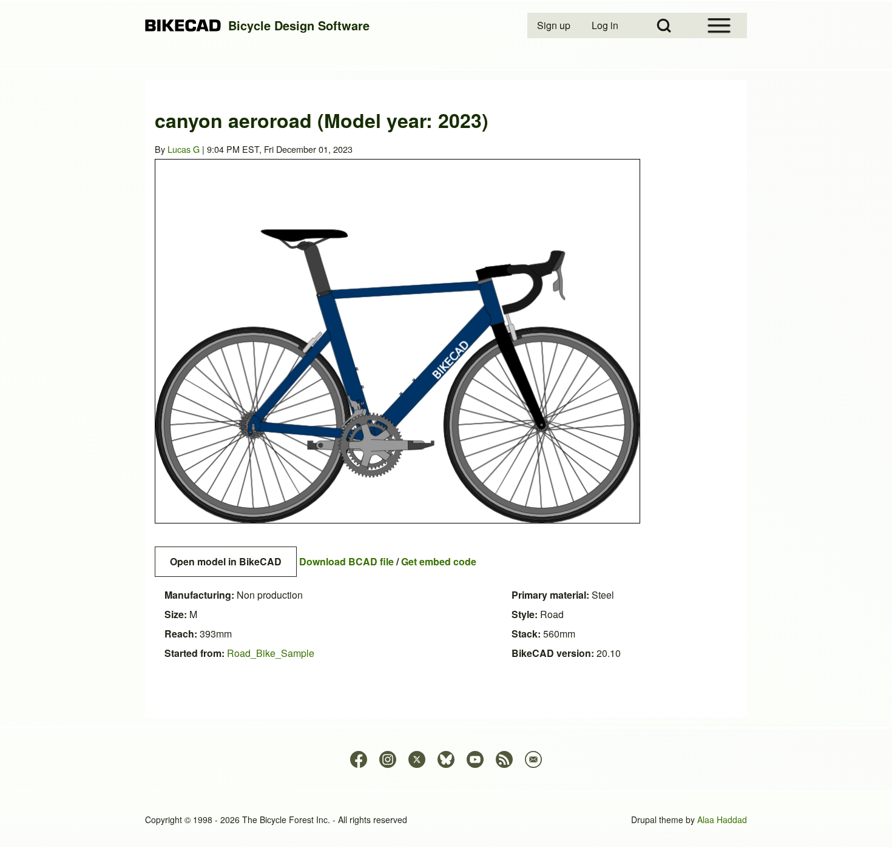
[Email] (533, 759)
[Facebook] (358, 759)
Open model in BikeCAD (226, 561)
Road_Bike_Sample (270, 653)
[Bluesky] (446, 759)
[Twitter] (417, 759)
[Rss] (504, 759)
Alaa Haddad (722, 819)
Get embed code (438, 561)
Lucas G (183, 149)
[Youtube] (475, 759)
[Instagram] (388, 759)
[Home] (183, 25)
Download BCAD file (346, 561)
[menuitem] (554, 25)
